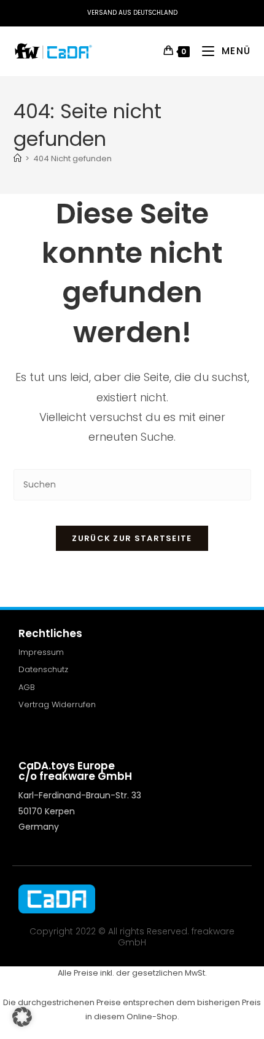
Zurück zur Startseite (132, 538)
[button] (22, 1017)
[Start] (17, 158)
